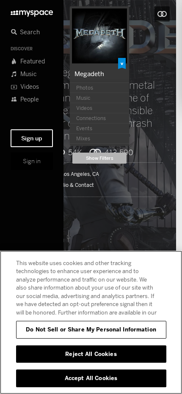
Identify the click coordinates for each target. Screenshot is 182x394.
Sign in (32, 161)
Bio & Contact (77, 185)
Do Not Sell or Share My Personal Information (91, 329)
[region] (91, 322)
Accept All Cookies (91, 378)
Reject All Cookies (90, 354)
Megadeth (89, 73)
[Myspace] (32, 11)
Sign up (31, 138)
